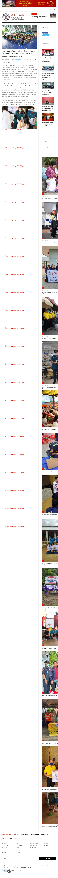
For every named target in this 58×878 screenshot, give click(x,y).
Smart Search (19, 849)
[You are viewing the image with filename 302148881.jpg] (21, 391)
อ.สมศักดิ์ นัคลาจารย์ (48, 866)
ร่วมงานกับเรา (17, 839)
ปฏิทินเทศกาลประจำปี (7, 839)
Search (17, 847)
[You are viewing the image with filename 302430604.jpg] (21, 517)
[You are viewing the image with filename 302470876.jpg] (21, 535)
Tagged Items (33, 847)
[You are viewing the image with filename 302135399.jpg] (21, 373)
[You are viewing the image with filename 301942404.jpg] (21, 138)
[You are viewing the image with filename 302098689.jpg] (21, 318)
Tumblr (46, 847)
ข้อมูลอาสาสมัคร (44, 834)
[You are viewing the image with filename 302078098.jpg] (21, 300)
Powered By (14, 871)
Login (17, 843)
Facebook (46, 845)
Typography (33, 849)
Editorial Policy (5, 845)
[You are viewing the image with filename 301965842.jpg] (21, 192)
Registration (19, 845)
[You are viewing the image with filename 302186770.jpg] (21, 463)
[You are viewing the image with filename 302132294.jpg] (21, 354)
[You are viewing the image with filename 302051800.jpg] (21, 282)
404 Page (18, 852)
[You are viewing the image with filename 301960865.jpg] (21, 174)
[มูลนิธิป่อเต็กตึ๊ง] (13, 17)
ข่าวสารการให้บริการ (24, 834)
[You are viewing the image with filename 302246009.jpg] (21, 481)
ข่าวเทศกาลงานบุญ (6, 834)
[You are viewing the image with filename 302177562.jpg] (21, 427)
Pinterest (46, 849)
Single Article (33, 845)
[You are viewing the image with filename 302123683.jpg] (21, 336)
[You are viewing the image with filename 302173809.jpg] (21, 409)
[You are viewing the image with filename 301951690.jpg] (21, 156)
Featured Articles (34, 843)
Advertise (4, 852)
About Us (4, 843)
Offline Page (19, 851)
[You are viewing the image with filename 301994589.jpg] (21, 210)
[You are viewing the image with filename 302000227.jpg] (21, 228)
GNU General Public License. (25, 867)
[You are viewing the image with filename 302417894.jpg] (21, 499)
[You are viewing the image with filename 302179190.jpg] (21, 445)
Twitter (46, 843)
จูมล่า (3, 867)
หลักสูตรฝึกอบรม (35, 834)
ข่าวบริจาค (15, 834)
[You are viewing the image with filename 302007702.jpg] (21, 246)
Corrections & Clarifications (5, 848)
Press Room (4, 851)
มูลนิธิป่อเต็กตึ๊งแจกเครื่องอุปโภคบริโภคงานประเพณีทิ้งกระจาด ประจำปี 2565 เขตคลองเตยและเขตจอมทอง (19, 54)
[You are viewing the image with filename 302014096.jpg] (21, 264)
